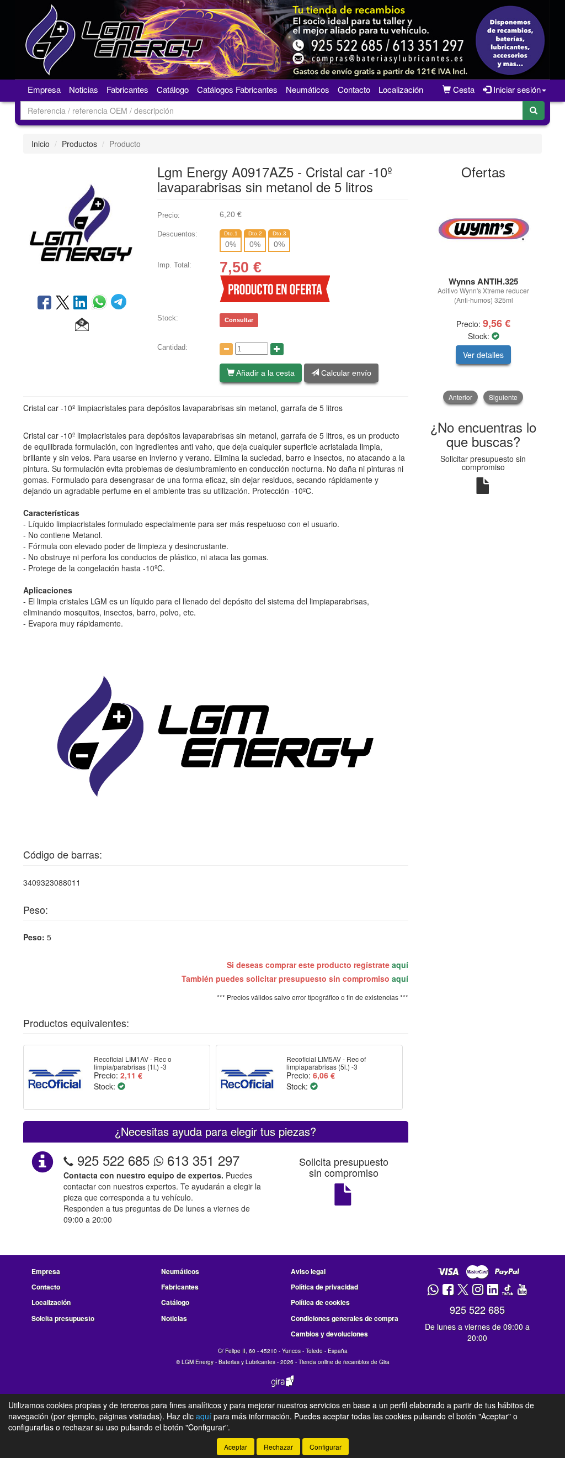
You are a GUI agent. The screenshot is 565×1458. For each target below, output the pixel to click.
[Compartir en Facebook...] (44, 303)
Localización (401, 89)
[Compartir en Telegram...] (118, 303)
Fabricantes (127, 89)
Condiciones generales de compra (344, 1318)
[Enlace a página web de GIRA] (282, 1388)
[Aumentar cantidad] (277, 349)
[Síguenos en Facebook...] (448, 1290)
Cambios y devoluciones (329, 1334)
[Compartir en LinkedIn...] (80, 303)
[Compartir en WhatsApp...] (101, 303)
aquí (400, 964)
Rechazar (278, 1446)
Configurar (326, 1446)
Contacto (354, 89)
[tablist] (483, 295)
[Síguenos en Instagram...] (478, 1290)
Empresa (44, 89)
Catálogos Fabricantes (237, 89)
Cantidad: (172, 347)
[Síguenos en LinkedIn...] (493, 1290)
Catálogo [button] (173, 89)
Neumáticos (307, 89)
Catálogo (175, 1302)
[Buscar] (534, 110)
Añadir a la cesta (264, 373)
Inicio (40, 143)
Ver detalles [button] (483, 354)
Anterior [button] (460, 397)
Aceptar (235, 1446)
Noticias (83, 89)
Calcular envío (345, 373)
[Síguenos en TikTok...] (507, 1290)
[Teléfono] (68, 1160)
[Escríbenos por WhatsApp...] (433, 1290)
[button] (82, 325)
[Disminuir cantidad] (226, 349)
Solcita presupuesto (62, 1318)
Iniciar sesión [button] (516, 89)
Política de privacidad (324, 1287)
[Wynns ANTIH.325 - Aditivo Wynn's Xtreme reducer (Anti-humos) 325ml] (483, 229)
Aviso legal (308, 1271)
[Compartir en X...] (63, 303)
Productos (79, 143)
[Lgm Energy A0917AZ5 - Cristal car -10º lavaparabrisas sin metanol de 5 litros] (82, 223)
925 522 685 (113, 1160)
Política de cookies (320, 1302)
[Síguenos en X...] (462, 1290)
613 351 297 (201, 1160)
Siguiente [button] (503, 397)
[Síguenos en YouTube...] (521, 1290)
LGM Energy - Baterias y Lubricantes (228, 1362)
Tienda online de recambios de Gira (344, 1362)
